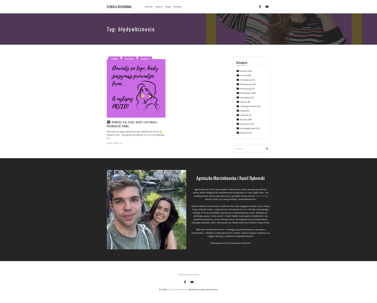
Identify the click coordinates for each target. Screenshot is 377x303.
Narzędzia (245, 97)
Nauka (243, 102)
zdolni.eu (260, 196)
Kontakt (177, 6)
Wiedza (145, 59)
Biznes (243, 71)
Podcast (244, 115)
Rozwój (129, 59)
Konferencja (246, 84)
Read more (113, 143)
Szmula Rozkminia (119, 6)
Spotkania (245, 124)
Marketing (245, 88)
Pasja (243, 110)
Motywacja (245, 93)
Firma (114, 59)
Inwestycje (245, 80)
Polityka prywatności (188, 274)
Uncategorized (247, 128)
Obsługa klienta (248, 106)
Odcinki (149, 6)
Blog (168, 6)
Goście (159, 6)
